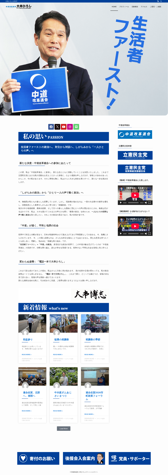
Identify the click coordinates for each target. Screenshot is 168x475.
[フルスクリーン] (149, 203)
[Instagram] (70, 127)
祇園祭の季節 (93, 339)
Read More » (26, 354)
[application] (135, 195)
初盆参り (28, 339)
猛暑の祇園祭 (61, 339)
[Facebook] (51, 127)
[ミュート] (146, 203)
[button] (63, 428)
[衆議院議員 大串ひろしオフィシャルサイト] (19, 6)
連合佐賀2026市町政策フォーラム (94, 396)
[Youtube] (64, 127)
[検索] (161, 1)
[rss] (158, 1)
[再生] (121, 203)
